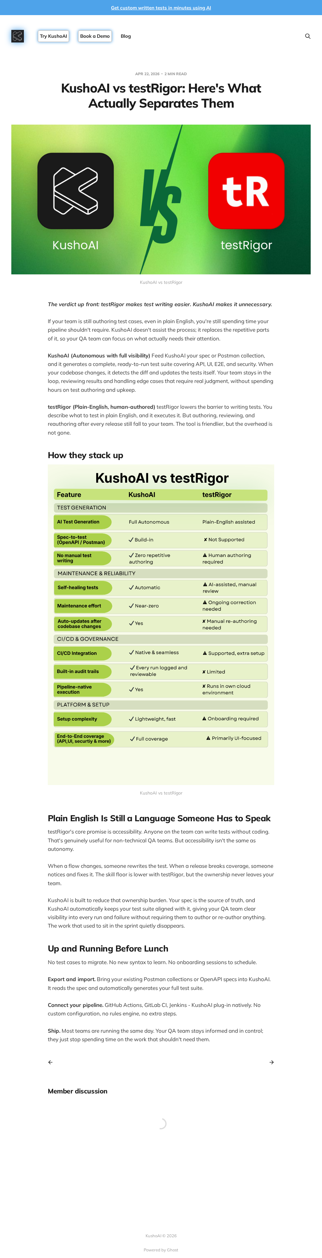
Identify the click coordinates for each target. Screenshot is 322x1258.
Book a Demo (95, 36)
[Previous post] (52, 1062)
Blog (126, 36)
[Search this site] (308, 36)
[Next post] (269, 1062)
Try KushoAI (53, 36)
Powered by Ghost (161, 1249)
